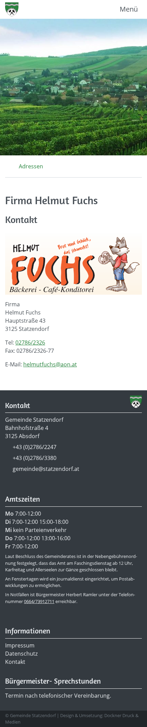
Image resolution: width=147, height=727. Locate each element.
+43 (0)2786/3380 (34, 458)
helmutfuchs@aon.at (50, 364)
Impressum (20, 645)
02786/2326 (30, 342)
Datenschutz (21, 653)
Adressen (31, 166)
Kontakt (15, 662)
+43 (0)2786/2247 (34, 447)
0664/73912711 (39, 601)
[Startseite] (7, 166)
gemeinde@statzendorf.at (46, 469)
